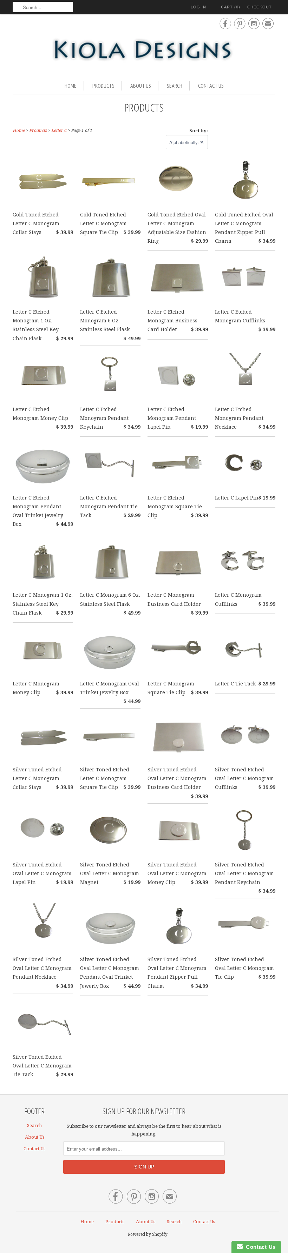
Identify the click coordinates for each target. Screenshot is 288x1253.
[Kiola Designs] (144, 50)
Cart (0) (230, 7)
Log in (198, 7)
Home (71, 85)
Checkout (259, 7)
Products (103, 85)
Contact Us (211, 85)
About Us (140, 85)
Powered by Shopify (148, 1234)
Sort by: (198, 130)
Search (174, 85)
